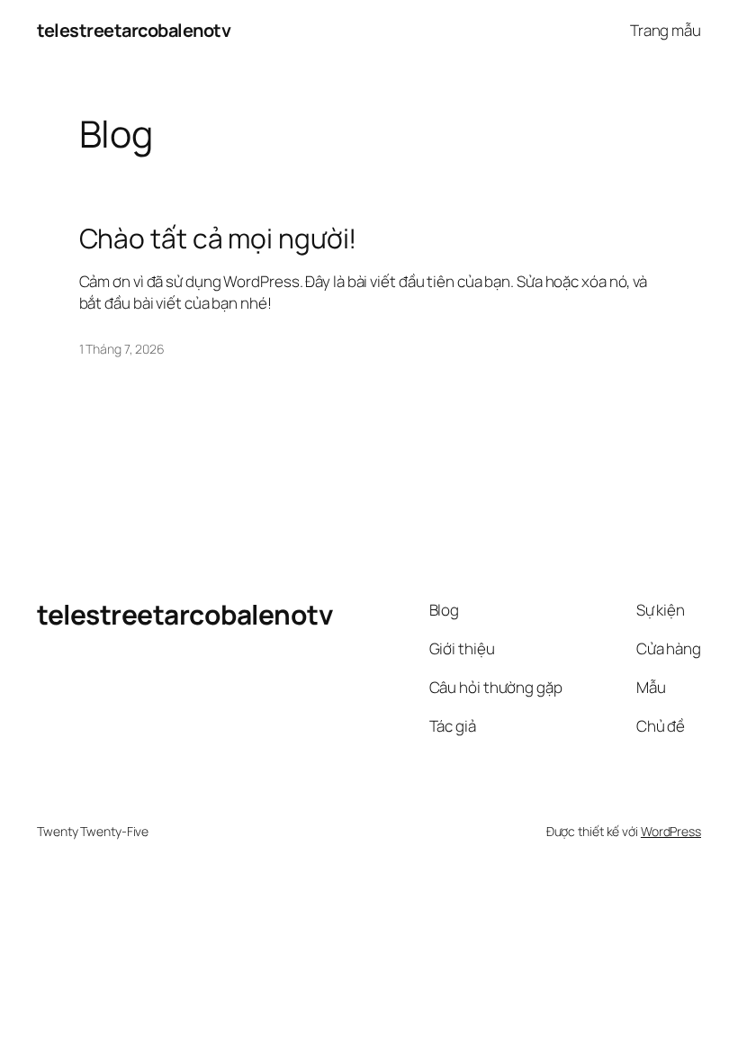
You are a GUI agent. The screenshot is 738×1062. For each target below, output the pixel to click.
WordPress (671, 831)
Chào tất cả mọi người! (218, 238)
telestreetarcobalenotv (133, 30)
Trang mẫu (665, 30)
